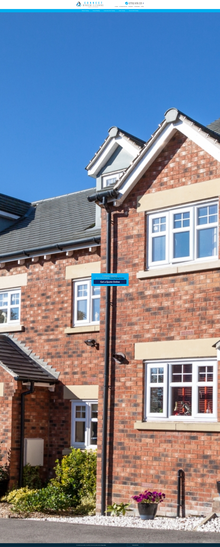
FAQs (143, 6)
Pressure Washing (96, 10)
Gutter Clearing (122, 10)
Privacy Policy (103, 545)
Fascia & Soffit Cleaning (133, 10)
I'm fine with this (135, 545)
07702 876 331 (135, 3)
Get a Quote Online (110, 281)
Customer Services (123, 6)
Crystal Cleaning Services (117, 278)
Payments (131, 6)
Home (117, 6)
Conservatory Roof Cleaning (109, 10)
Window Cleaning (85, 10)
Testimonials (137, 6)
